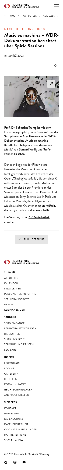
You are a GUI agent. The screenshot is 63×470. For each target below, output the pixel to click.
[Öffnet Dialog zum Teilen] (55, 65)
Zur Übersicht (33, 239)
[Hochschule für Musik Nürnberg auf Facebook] (5, 462)
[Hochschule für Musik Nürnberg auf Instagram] (15, 462)
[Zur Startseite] (21, 5)
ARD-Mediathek (39, 217)
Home (12, 16)
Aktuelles (49, 16)
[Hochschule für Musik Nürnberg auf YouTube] (24, 462)
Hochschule (29, 16)
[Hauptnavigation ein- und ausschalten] (56, 5)
